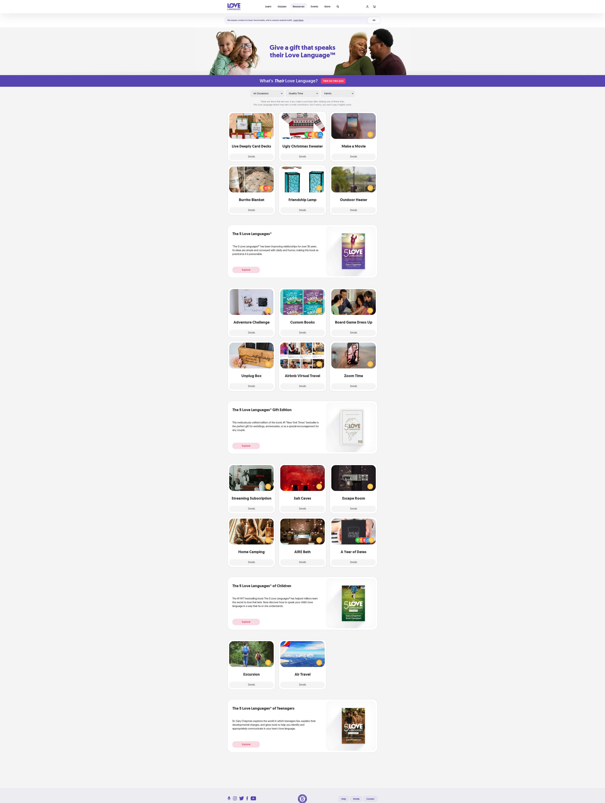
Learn (268, 6)
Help (343, 798)
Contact (370, 798)
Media (356, 798)
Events (314, 6)
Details (251, 157)
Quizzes (282, 6)
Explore (246, 269)
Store (327, 6)
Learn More (298, 20)
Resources (298, 6)
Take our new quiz (333, 81)
